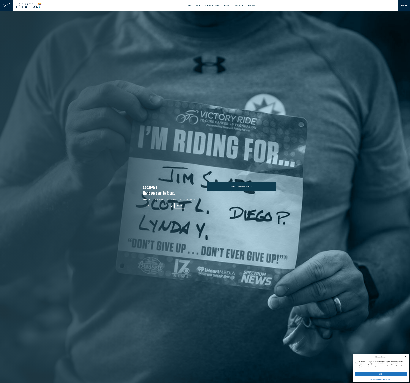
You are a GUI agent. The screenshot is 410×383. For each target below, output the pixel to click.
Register (404, 5)
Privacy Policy (386, 379)
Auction (226, 5)
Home (190, 5)
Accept (380, 374)
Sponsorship (238, 5)
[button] (406, 357)
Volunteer (251, 5)
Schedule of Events (212, 5)
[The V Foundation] (6, 5)
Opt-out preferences (375, 379)
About (198, 5)
